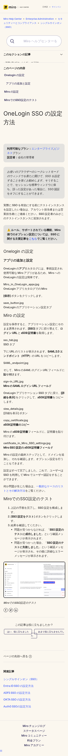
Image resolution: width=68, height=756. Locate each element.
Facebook (5, 610)
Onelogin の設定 (14, 75)
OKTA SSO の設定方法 (17, 699)
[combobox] (34, 41)
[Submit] (11, 41)
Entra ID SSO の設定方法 (18, 686)
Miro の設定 (11, 91)
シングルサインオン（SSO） (21, 679)
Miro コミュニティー (34, 735)
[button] (1, 750)
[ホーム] (16, 7)
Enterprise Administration (40, 18)
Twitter (11, 610)
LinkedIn (16, 610)
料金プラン (34, 740)
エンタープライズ (42, 148)
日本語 (45, 7)
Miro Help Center (12, 18)
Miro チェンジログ (34, 726)
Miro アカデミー (34, 745)
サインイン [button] (56, 7)
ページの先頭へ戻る (15, 656)
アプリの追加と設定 (18, 83)
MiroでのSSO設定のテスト (20, 100)
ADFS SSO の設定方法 (16, 693)
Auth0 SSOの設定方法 (17, 706)
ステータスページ (34, 731)
